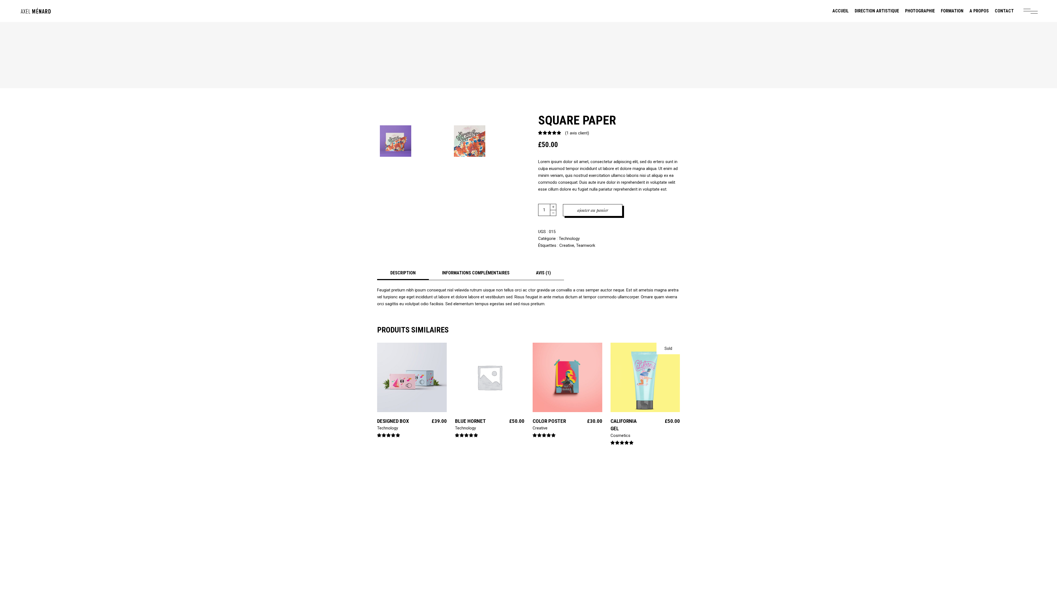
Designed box (393, 421)
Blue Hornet (470, 421)
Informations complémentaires (476, 272)
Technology (569, 238)
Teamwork (585, 245)
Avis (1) (543, 272)
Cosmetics (620, 435)
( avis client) (577, 133)
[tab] (403, 273)
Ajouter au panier (592, 210)
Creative (566, 245)
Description (403, 272)
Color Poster (549, 421)
